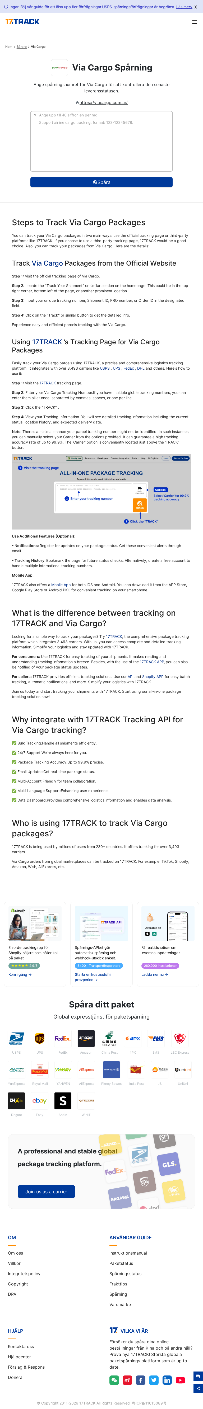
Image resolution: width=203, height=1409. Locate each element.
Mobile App (61, 584)
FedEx (129, 368)
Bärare (22, 47)
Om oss (15, 1253)
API (130, 676)
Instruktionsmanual (128, 1253)
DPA (12, 1294)
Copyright (18, 1284)
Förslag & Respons (26, 1367)
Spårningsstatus (125, 1273)
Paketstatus (121, 1263)
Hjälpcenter (19, 1356)
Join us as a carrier (46, 1191)
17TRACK (48, 342)
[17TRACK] (22, 21)
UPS (117, 368)
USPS (105, 368)
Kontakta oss (21, 1346)
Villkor (14, 1263)
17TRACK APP (152, 661)
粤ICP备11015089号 (149, 1403)
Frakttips (118, 1284)
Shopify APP (153, 676)
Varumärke (120, 1304)
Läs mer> (184, 6)
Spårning (118, 1294)
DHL (141, 368)
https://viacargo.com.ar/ (104, 102)
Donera (15, 1377)
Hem (8, 47)
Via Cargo (47, 263)
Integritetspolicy (24, 1273)
